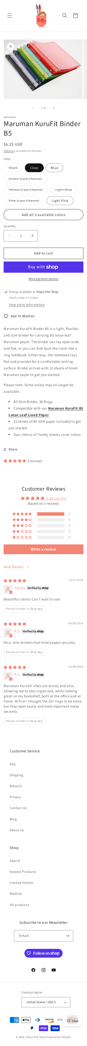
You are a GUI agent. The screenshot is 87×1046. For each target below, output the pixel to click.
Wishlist (16, 893)
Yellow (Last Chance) (28, 190)
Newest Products (23, 871)
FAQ (13, 764)
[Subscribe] (67, 936)
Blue (54, 168)
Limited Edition (22, 882)
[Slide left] (33, 108)
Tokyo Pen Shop (36, 1037)
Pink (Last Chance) (26, 201)
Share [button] (12, 449)
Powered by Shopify (58, 1037)
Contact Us (18, 808)
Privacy (15, 797)
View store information (27, 304)
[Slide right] (54, 108)
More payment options (43, 278)
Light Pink (60, 200)
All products (19, 905)
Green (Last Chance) (28, 179)
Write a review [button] (43, 549)
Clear (34, 168)
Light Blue (66, 190)
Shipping (9, 150)
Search (15, 861)
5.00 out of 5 (56, 498)
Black (16, 168)
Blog (13, 819)
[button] (9, 15)
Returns (16, 786)
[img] (15, 580)
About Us (17, 830)
